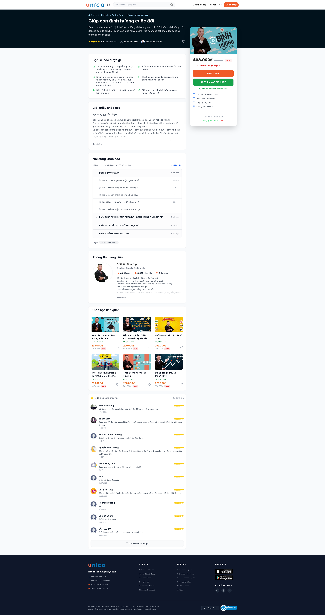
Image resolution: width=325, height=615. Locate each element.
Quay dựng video (184, 582)
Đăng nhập (231, 4)
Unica (94, 15)
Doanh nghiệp (200, 4)
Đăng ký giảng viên (184, 570)
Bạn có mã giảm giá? (213, 117)
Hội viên (212, 4)
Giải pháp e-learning (185, 574)
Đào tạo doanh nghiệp (186, 578)
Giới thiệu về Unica (146, 570)
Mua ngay (213, 73)
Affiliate (180, 590)
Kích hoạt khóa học (147, 578)
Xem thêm (97, 144)
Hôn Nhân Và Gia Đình (112, 15)
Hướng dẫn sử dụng (147, 574)
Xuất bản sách (183, 586)
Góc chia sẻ (144, 582)
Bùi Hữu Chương (154, 41)
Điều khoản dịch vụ (147, 586)
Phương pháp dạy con (138, 15)
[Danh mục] (108, 4)
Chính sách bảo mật (147, 590)
